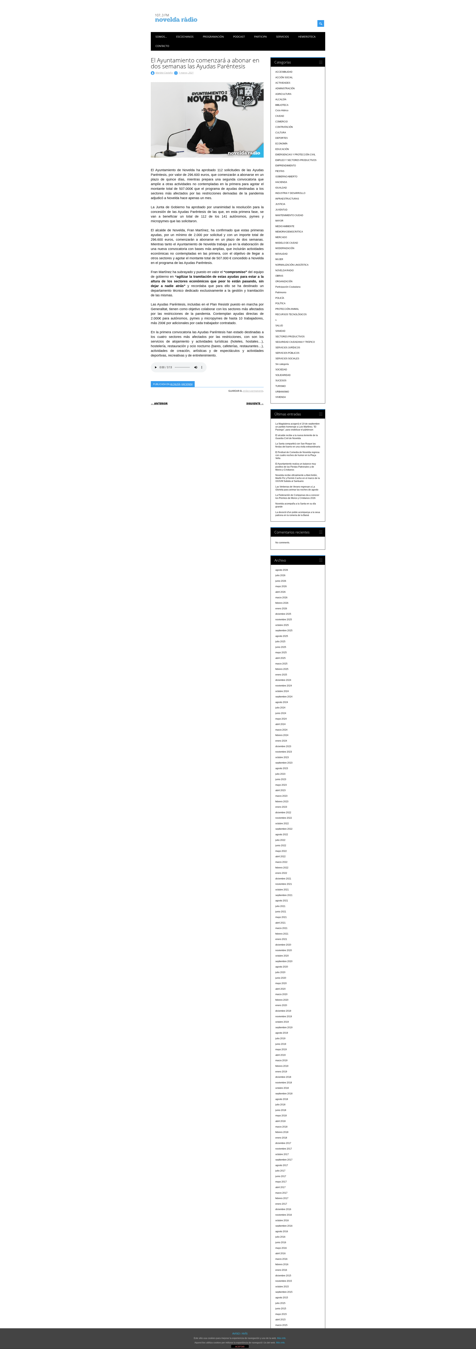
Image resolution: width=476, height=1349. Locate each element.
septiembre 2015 (283, 1292)
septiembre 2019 (283, 1027)
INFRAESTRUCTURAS (287, 198)
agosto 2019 (281, 1033)
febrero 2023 (281, 801)
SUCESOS (280, 380)
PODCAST (239, 36)
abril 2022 (280, 856)
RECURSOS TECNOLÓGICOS (291, 314)
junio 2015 (280, 1308)
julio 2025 (280, 641)
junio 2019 (280, 1044)
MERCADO (281, 237)
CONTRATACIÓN (284, 127)
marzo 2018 (281, 1126)
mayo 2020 (281, 983)
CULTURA (280, 132)
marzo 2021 (281, 928)
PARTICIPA (260, 36)
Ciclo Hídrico (281, 110)
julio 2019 (280, 1038)
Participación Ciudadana (287, 287)
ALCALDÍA (175, 384)
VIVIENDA (280, 397)
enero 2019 (281, 1071)
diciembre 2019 (283, 1011)
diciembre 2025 (283, 614)
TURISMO (280, 386)
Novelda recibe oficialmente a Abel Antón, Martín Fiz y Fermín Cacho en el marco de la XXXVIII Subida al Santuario (297, 478)
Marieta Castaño (164, 72)
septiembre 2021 (283, 895)
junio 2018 (280, 1110)
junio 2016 (280, 1242)
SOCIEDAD (281, 369)
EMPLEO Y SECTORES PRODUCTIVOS (295, 160)
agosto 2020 (281, 966)
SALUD (279, 325)
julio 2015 (280, 1303)
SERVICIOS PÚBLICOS (287, 353)
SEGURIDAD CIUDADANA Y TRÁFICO (295, 342)
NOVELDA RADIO (284, 270)
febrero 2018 (281, 1132)
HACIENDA (186, 384)
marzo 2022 (281, 862)
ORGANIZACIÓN (283, 281)
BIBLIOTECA (281, 105)
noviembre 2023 (283, 751)
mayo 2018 (281, 1115)
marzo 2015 (281, 1325)
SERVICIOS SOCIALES (287, 358)
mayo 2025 (281, 652)
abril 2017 (280, 1187)
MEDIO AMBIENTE (284, 226)
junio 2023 (280, 779)
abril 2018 (280, 1121)
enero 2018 (281, 1137)
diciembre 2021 (283, 878)
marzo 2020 (281, 994)
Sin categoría (282, 364)
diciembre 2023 (283, 746)
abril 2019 (280, 1055)
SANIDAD (280, 331)
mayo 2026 (281, 586)
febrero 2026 (281, 603)
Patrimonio (280, 292)
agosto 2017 (281, 1165)
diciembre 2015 (283, 1275)
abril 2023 (280, 790)
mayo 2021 (281, 917)
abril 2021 (280, 923)
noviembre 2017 (283, 1148)
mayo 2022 (281, 851)
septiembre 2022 (283, 829)
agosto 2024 (281, 702)
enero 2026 (281, 608)
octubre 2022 (282, 823)
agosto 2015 (281, 1297)
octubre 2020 (282, 955)
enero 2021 (281, 939)
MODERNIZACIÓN (284, 248)
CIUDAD (279, 116)
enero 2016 (281, 1270)
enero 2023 (281, 807)
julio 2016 (280, 1237)
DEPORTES (281, 138)
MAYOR (279, 220)
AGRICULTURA (283, 94)
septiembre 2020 (283, 961)
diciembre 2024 (283, 680)
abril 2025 (280, 658)
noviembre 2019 (283, 1016)
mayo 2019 (281, 1049)
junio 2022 (280, 845)
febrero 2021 (281, 933)
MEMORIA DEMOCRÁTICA (289, 231)
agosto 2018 (281, 1099)
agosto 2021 (281, 900)
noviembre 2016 (283, 1215)
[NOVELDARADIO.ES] (183, 25)
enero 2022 (281, 873)
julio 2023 (280, 774)
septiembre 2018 (283, 1093)
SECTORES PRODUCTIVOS (290, 336)
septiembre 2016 (283, 1226)
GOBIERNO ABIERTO (286, 176)
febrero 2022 (281, 867)
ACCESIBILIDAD (283, 72)
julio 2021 (280, 906)
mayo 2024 (281, 719)
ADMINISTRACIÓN (285, 88)
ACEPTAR (240, 1346)
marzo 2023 (281, 796)
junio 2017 (280, 1176)
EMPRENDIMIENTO (285, 165)
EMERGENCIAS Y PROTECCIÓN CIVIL (295, 154)
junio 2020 (280, 978)
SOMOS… (161, 36)
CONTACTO (162, 46)
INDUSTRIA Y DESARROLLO (290, 193)
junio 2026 (280, 581)
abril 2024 (280, 724)
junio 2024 (280, 713)
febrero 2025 (281, 669)
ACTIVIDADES (282, 83)
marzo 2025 (281, 663)
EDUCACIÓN (282, 149)
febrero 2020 (281, 1000)
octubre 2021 (282, 889)
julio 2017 (280, 1170)
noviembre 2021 (283, 884)
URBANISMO (282, 391)
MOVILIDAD (281, 254)
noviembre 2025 (283, 619)
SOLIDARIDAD (283, 375)
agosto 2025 (281, 636)
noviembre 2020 (283, 950)
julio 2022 (280, 840)
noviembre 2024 (283, 685)
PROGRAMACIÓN (213, 36)
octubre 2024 (282, 691)
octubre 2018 (282, 1088)
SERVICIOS (282, 36)
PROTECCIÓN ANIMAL (287, 309)
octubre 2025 (282, 625)
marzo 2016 (281, 1259)
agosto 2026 (281, 570)
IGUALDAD (281, 187)
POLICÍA (279, 298)
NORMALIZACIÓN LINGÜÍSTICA (291, 265)
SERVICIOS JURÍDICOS (287, 347)
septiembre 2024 (283, 696)
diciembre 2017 (283, 1143)
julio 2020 (280, 972)
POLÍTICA (280, 303)
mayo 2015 (281, 1314)
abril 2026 (280, 592)
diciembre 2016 (283, 1209)
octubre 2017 (282, 1154)
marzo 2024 (281, 730)
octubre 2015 (282, 1286)
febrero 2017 (281, 1198)
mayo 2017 (281, 1181)
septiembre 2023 (283, 762)
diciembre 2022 (283, 812)
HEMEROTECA (307, 36)
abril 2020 (280, 989)
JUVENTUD (281, 209)
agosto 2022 (281, 834)
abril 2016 (280, 1253)
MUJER (279, 259)
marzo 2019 (281, 1060)
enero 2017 (281, 1204)
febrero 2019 (281, 1066)
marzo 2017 (281, 1193)
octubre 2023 (282, 757)
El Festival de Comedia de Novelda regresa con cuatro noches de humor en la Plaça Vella (297, 455)
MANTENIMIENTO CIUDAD (289, 215)
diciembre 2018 (283, 1077)
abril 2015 (280, 1319)
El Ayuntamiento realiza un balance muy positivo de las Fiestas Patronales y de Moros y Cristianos (295, 467)
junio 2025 (280, 647)
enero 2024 (281, 741)
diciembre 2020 (283, 944)
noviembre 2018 (283, 1082)
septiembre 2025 (283, 630)
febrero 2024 (281, 735)
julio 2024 (280, 707)
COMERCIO (281, 121)
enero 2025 (281, 674)
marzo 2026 (281, 597)
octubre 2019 (282, 1022)
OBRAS (279, 276)
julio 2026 (280, 575)
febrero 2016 (281, 1264)
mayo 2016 (281, 1248)
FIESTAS (279, 171)
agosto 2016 (281, 1231)
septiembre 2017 (283, 1159)
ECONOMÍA (281, 143)
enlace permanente (253, 390)
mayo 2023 (281, 785)
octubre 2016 (282, 1220)
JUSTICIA (280, 204)
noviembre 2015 (283, 1281)
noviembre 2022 (283, 818)
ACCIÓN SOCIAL (284, 77)
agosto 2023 (281, 768)
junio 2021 (280, 911)
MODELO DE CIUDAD (286, 243)
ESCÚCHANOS (185, 36)
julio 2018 (280, 1104)
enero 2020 (281, 1005)
